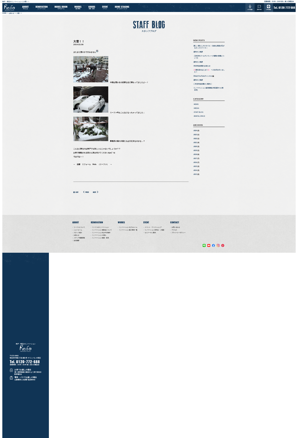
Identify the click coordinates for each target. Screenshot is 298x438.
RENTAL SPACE (199, 116)
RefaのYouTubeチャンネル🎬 (204, 76)
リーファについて (79, 227)
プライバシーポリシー (179, 232)
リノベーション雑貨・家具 (100, 238)
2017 (195, 158)
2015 (195, 166)
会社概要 (76, 240)
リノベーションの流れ (99, 235)
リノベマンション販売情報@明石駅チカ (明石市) (208, 89)
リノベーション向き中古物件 (101, 232)
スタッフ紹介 (78, 232)
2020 (195, 146)
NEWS (196, 104)
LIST (77, 192)
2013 (195, 174)
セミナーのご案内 (150, 232)
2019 (195, 150)
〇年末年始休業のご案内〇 (203, 84)
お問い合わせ (176, 227)
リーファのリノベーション (100, 227)
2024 (195, 130)
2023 (195, 134)
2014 (195, 170)
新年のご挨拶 (198, 52)
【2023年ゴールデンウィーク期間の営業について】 (209, 57)
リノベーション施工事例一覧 (128, 230)
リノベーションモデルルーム (128, 227)
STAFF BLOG (198, 112)
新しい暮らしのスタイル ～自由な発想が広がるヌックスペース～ (209, 47)
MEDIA (196, 108)
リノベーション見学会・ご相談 (154, 230)
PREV (87, 192)
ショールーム (78, 230)
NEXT (94, 192)
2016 (195, 162)
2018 (195, 154)
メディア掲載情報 (79, 238)
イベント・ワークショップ (153, 227)
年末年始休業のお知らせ (202, 66)
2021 (195, 142)
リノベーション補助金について (102, 230)
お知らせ (76, 235)
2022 (195, 138)
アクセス (174, 230)
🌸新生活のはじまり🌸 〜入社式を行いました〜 (209, 71)
